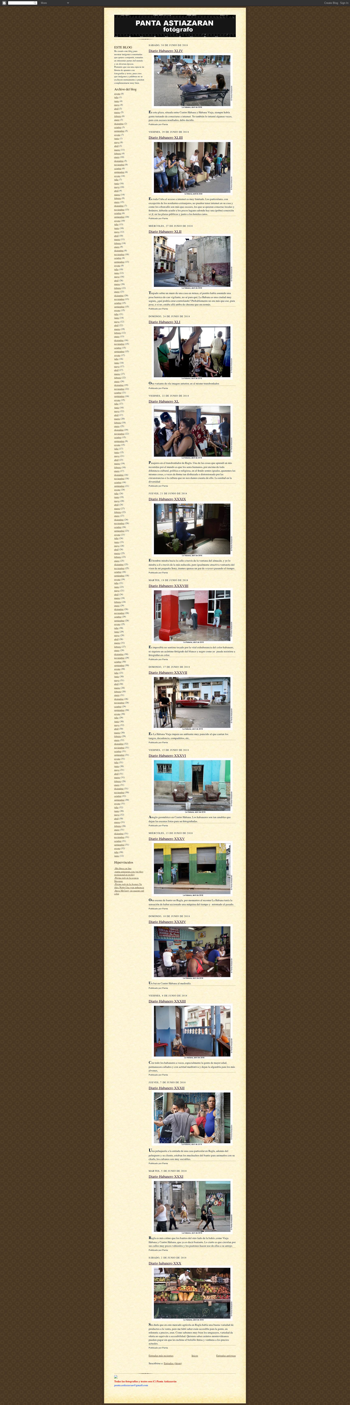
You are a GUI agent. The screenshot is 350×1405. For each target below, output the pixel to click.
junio (116, 101)
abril (116, 108)
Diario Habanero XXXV (167, 838)
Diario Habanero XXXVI (167, 755)
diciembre (119, 123)
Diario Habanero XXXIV (167, 921)
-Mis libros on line (122, 868)
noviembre (119, 164)
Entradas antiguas (226, 1355)
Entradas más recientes (161, 1355)
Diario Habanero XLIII (166, 137)
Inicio (195, 1355)
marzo (117, 112)
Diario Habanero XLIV (166, 50)
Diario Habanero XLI (164, 321)
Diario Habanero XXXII (167, 1087)
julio (116, 97)
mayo (117, 104)
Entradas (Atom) (173, 1363)
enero (117, 119)
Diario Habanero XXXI (166, 1176)
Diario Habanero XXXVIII (168, 585)
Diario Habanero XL (164, 401)
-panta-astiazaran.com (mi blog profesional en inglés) (128, 873)
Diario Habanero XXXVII (168, 672)
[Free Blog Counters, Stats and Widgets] (115, 1377)
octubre (117, 127)
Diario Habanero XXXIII (167, 1001)
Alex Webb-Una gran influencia (129, 887)
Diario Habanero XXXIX (167, 499)
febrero (117, 116)
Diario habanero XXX (165, 1263)
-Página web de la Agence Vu (128, 884)
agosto (117, 93)
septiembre (119, 130)
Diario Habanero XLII (165, 231)
